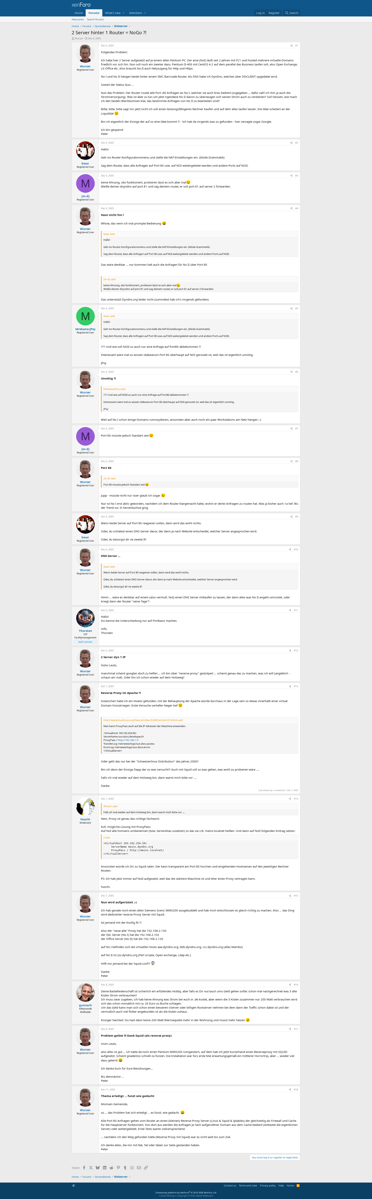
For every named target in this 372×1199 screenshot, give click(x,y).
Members (135, 13)
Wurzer (79, 38)
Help (281, 1185)
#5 (296, 308)
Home (79, 13)
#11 (296, 610)
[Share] (291, 46)
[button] (123, 12)
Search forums (95, 19)
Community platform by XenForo (186, 1192)
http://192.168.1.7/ (128, 740)
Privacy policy (268, 1185)
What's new (113, 13)
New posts (78, 19)
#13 (296, 686)
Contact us (230, 1185)
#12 (296, 650)
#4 (296, 208)
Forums (94, 13)
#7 (296, 428)
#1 (296, 45)
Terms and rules (248, 1185)
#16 (296, 984)
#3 (296, 175)
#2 (296, 142)
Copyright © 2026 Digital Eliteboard (195, 1195)
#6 (296, 371)
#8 (296, 461)
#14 (296, 798)
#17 (296, 1029)
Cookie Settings (167, 1195)
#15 (296, 895)
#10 (296, 549)
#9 (296, 516)
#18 (296, 1089)
